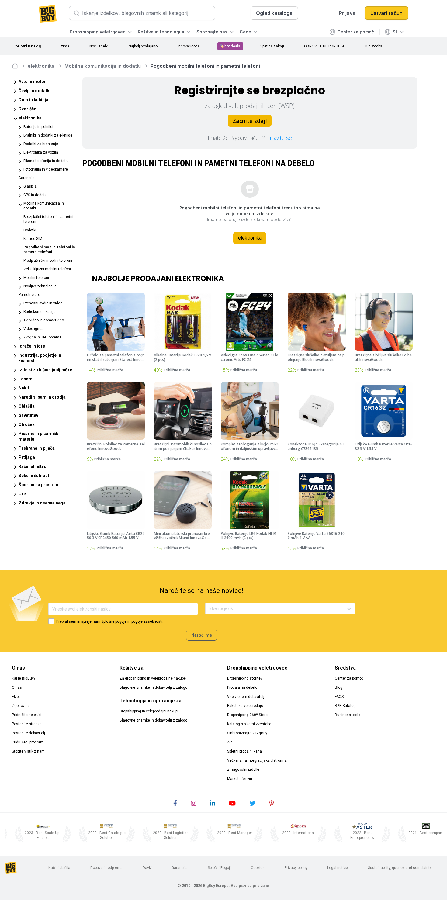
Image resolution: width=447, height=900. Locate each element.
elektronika (41, 66)
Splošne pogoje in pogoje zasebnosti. (132, 621)
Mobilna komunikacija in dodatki (102, 66)
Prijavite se (279, 137)
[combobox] (209, 608)
